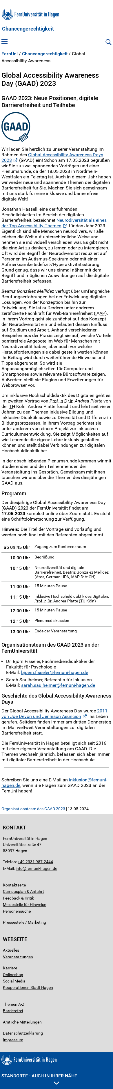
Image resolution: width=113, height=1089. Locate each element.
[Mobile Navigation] (4, 42)
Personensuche (17, 911)
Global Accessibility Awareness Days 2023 (52, 157)
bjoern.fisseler (35, 672)
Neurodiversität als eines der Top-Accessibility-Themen (54, 222)
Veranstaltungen (18, 957)
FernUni (9, 53)
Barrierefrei (13, 1010)
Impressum (13, 1039)
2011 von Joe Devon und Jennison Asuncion (54, 713)
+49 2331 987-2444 (35, 861)
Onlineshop (13, 974)
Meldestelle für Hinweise (24, 904)
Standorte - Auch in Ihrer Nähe (39, 1076)
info (19, 868)
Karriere (10, 968)
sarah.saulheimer (39, 685)
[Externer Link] (56, 127)
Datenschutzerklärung (23, 1033)
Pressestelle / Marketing (24, 922)
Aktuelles (11, 950)
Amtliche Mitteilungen (22, 1022)
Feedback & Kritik (18, 898)
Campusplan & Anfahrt (23, 891)
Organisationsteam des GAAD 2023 (33, 808)
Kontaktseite (14, 885)
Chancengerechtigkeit (28, 29)
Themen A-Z (13, 1004)
